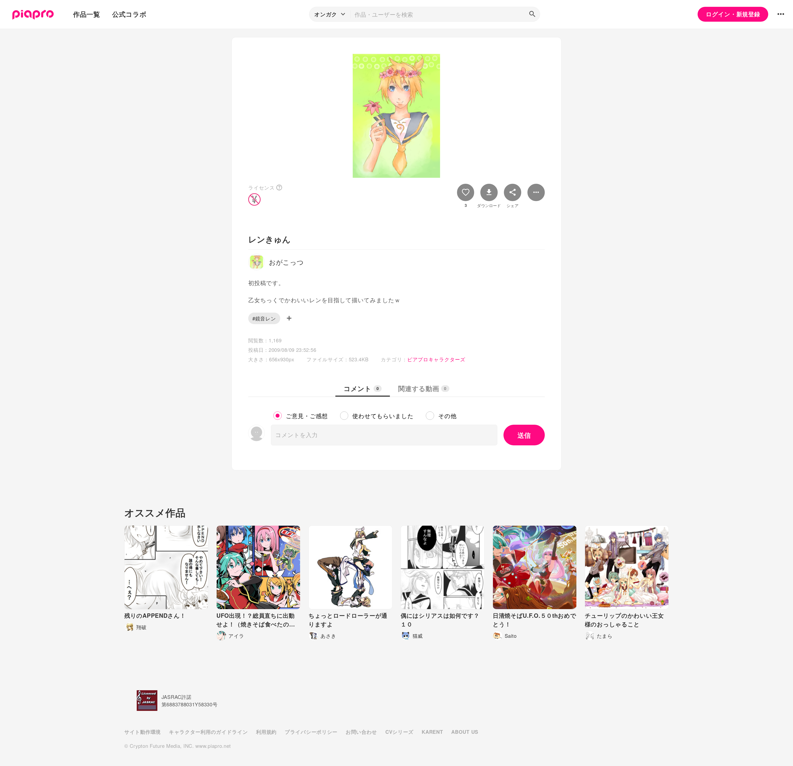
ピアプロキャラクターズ (436, 359)
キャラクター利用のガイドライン (208, 731)
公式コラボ (129, 14)
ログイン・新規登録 (733, 14)
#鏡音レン (264, 318)
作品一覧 (86, 14)
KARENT (432, 731)
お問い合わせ (361, 731)
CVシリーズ (399, 731)
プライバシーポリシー (311, 731)
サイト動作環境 (142, 731)
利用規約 (266, 731)
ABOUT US (464, 731)
